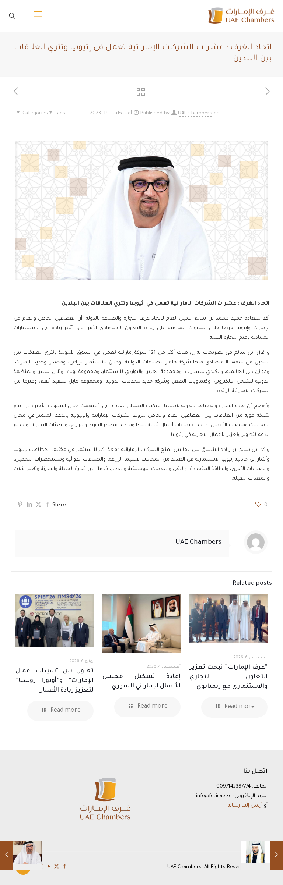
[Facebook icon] (64, 867)
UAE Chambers (195, 113)
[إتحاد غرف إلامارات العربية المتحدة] (241, 15)
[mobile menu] (38, 16)
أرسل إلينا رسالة (245, 805)
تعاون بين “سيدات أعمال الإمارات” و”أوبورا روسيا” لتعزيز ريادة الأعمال (54, 681)
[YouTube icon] (49, 867)
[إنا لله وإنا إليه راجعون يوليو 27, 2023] (276, 855)
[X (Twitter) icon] (56, 867)
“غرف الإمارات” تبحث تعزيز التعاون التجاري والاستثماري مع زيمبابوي (228, 677)
